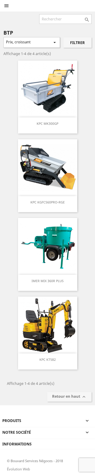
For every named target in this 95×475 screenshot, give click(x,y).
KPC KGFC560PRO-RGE (47, 202)
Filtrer (77, 42)
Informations (17, 444)
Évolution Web (18, 469)
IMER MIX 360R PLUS (48, 281)
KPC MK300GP (47, 123)
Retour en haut (69, 397)
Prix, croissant (31, 42)
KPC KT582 (47, 359)
